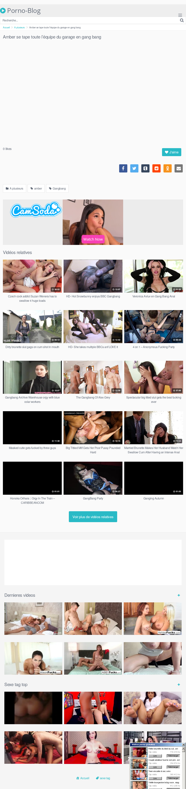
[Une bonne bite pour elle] (93, 747)
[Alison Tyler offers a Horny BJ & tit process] (33, 658)
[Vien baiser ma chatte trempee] (153, 708)
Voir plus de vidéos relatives (93, 516)
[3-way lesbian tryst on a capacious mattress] (93, 658)
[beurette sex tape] (33, 708)
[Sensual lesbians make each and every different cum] (153, 618)
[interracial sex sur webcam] (93, 708)
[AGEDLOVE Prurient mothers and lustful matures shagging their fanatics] (33, 618)
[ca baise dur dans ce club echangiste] (33, 747)
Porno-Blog (23, 10)
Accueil (6, 27)
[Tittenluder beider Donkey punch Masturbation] (153, 658)
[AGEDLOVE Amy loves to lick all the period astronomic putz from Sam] (93, 618)
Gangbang (59, 188)
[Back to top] (176, 777)
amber (37, 188)
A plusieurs (19, 27)
